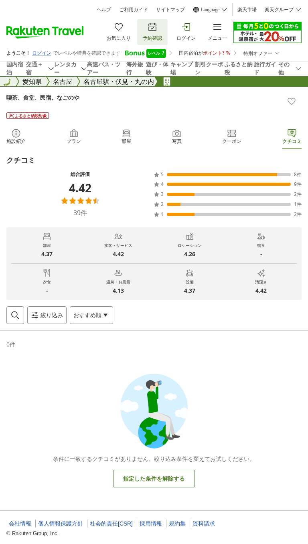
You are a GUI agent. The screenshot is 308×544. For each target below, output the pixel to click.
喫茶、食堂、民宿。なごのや (42, 97)
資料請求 (203, 523)
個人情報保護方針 (60, 523)
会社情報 (20, 523)
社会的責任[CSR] (111, 523)
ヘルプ (104, 9)
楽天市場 (247, 9)
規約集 (177, 523)
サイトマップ (170, 9)
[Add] (292, 101)
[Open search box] (15, 315)
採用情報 (151, 523)
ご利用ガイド (133, 9)
